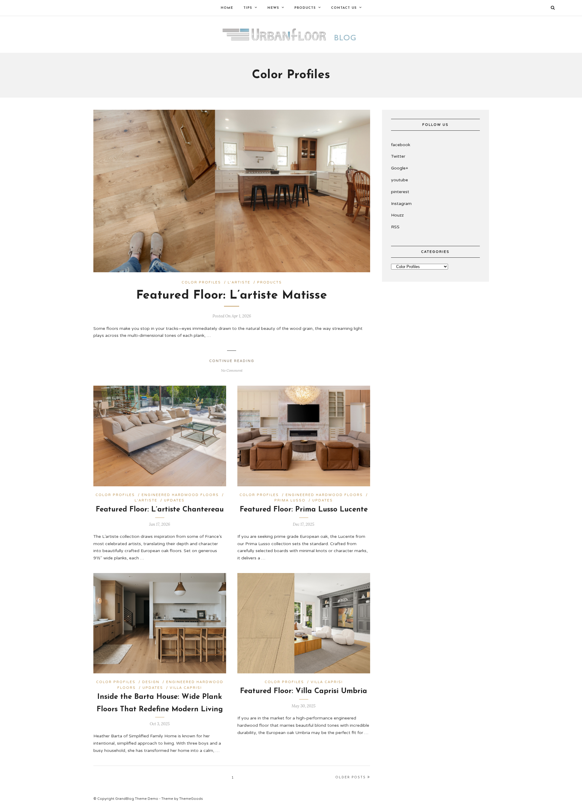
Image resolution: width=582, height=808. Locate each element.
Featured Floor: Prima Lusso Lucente (304, 509)
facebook (400, 144)
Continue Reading (231, 361)
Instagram (401, 203)
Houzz (397, 215)
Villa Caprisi (186, 688)
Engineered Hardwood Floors (180, 495)
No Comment (231, 370)
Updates (174, 500)
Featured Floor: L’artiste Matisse (231, 296)
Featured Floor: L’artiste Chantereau (160, 509)
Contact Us (344, 8)
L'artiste (239, 282)
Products (269, 282)
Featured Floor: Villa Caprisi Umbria (303, 691)
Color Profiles (201, 282)
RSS (395, 227)
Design (150, 682)
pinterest (400, 191)
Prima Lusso (290, 500)
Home (227, 8)
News (273, 8)
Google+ (399, 168)
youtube (399, 180)
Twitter (398, 156)
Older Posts (350, 777)
